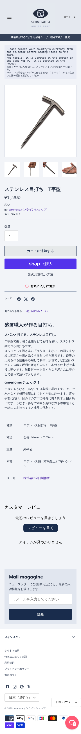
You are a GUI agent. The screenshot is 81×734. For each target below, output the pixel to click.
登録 (40, 614)
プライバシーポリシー (16, 669)
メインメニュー (13, 637)
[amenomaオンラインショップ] (41, 17)
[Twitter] (29, 686)
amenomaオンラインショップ (28, 209)
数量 (7, 226)
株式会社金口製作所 (36, 478)
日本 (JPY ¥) (64, 702)
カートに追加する (40, 251)
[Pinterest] (22, 686)
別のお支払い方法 (40, 274)
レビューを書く (40, 528)
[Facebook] (7, 686)
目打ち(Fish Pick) (37, 311)
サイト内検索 (11, 650)
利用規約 (9, 663)
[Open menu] (9, 17)
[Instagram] (14, 686)
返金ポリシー (11, 675)
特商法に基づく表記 (15, 656)
